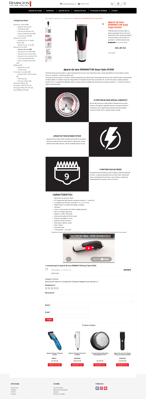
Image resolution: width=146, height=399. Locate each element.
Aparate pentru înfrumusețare (27, 74)
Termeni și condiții (59, 394)
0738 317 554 (84, 4)
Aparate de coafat (19, 24)
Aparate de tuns (58, 18)
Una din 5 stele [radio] (46, 288)
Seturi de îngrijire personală (26, 60)
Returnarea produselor (60, 390)
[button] (103, 24)
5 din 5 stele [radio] (57, 288)
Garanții (55, 392)
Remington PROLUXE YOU (22, 87)
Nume (48, 305)
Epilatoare (17, 65)
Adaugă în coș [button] (77, 365)
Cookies (13, 390)
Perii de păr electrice (24, 31)
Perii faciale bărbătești (25, 58)
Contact (13, 394)
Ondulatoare (22, 29)
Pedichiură (21, 78)
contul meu (118, 5)
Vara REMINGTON (19, 90)
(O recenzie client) (121, 42)
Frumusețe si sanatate (21, 72)
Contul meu (14, 387)
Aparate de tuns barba (25, 51)
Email (47, 312)
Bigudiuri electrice (23, 27)
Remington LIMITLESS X (21, 85)
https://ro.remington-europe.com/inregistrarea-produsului (92, 232)
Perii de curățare (23, 81)
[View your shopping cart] (130, 3)
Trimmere (21, 69)
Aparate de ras (18, 38)
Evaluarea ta (50, 285)
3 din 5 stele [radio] (52, 288)
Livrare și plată (58, 387)
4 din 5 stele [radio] (54, 288)
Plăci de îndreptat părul (25, 33)
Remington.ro (20, 4)
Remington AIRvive (19, 83)
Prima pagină (49, 18)
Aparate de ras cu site (25, 45)
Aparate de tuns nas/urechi (26, 56)
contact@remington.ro (69, 4)
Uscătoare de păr (23, 36)
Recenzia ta (50, 293)
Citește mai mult (54, 365)
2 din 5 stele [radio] (49, 288)
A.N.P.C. (13, 392)
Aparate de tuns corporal (25, 54)
